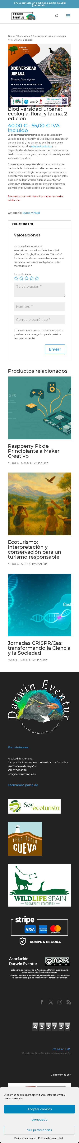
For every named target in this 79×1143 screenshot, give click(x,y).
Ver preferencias (39, 1130)
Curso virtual (23, 36)
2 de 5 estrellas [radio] (21, 278)
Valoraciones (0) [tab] (22, 223)
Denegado (39, 1119)
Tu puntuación (22, 274)
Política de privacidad (50, 1138)
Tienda (11, 36)
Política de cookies (25, 1138)
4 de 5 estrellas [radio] (31, 278)
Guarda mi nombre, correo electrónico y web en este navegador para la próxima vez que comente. (38, 334)
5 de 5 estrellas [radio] (37, 278)
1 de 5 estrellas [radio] (16, 278)
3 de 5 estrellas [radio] (26, 278)
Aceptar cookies (39, 1109)
